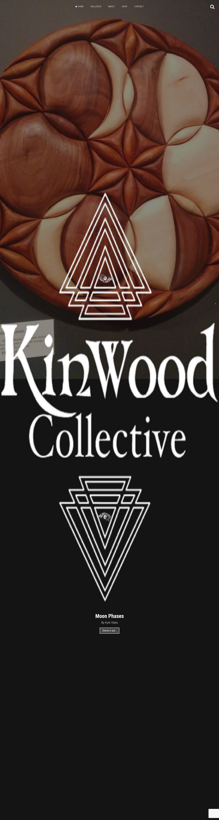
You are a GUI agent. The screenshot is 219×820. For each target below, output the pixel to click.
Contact (139, 6)
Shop (125, 6)
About (111, 6)
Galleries (96, 6)
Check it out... (109, 630)
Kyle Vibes (111, 622)
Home (81, 6)
